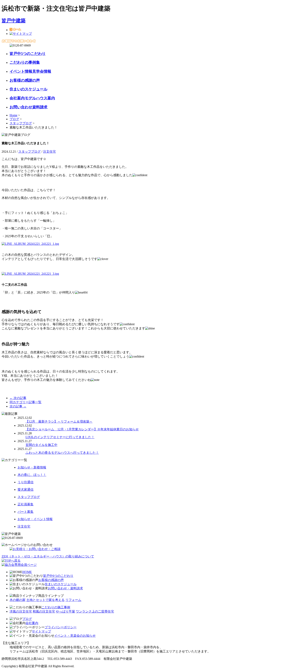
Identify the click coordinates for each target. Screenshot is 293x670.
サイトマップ (41, 631)
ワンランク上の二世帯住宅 (95, 611)
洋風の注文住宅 (21, 611)
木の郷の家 (18, 600)
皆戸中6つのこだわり (58, 575)
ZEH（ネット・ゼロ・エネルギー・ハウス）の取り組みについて (48, 556)
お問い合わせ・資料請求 (65, 588)
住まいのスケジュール (61, 584)
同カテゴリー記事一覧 (25, 402)
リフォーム (73, 600)
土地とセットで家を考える (45, 600)
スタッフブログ (21, 123)
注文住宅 (49, 151)
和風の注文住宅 (44, 611)
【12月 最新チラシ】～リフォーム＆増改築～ (59, 421)
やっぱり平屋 (65, 611)
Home (13, 115)
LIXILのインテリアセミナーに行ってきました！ (60, 437)
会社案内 (32, 623)
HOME (27, 572)
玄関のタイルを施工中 (41, 445)
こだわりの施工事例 (55, 607)
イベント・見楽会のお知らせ (75, 635)
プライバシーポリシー (61, 627)
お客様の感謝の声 (51, 580)
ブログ (14, 119)
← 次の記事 (18, 398)
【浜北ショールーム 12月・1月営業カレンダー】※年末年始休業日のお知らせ (82, 429)
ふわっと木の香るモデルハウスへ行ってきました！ (62, 452)
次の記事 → (18, 406)
